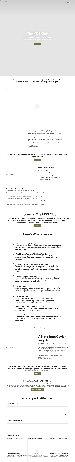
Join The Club (37, 43)
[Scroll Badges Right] (67, 435)
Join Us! (37, 225)
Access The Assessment (37, 389)
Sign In (69, 2)
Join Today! (37, 373)
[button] (37, 105)
